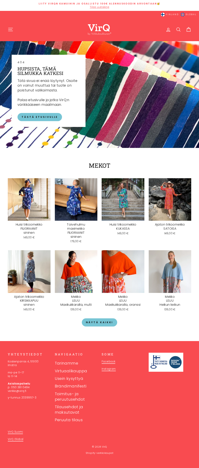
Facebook (108, 361)
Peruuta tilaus (69, 420)
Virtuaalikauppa (71, 371)
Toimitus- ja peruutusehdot (70, 396)
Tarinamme (66, 363)
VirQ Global (15, 439)
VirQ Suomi (15, 432)
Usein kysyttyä (69, 378)
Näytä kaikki (99, 322)
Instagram (109, 369)
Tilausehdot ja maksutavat (69, 409)
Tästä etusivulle (40, 117)
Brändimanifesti (70, 386)
